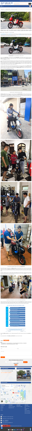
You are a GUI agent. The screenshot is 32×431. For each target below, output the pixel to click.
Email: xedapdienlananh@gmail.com (7, 422)
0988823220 (6, 420)
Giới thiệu (2, 407)
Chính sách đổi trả (27, 410)
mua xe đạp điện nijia (9, 343)
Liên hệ (2, 410)
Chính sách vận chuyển (27, 409)
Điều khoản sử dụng (19, 406)
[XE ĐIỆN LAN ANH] (7, 3)
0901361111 (6, 421)
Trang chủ (2, 406)
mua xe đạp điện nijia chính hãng (17, 343)
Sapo (24, 428)
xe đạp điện (24, 343)
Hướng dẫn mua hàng (12, 406)
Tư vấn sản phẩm (11, 32)
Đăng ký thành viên (11, 407)
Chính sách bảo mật (27, 413)
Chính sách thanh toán (27, 407)
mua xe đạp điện (3, 343)
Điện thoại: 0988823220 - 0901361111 (6, 372)
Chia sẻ (2, 340)
